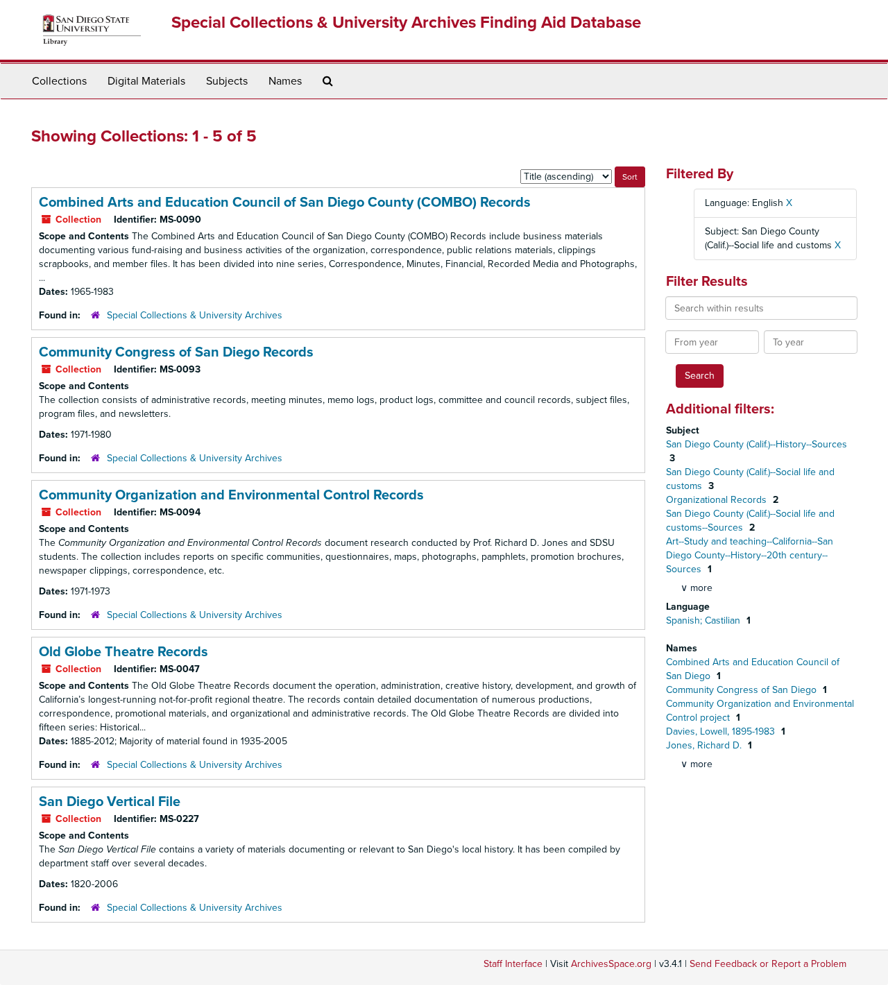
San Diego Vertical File (109, 802)
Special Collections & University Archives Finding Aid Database (406, 22)
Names (285, 81)
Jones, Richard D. (705, 745)
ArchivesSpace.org (611, 964)
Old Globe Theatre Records (123, 652)
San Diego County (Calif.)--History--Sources (756, 444)
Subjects (227, 81)
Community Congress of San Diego (742, 690)
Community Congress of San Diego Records (176, 352)
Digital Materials (146, 81)
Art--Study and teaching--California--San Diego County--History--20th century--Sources (749, 555)
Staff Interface (513, 964)
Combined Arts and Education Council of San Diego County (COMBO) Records (285, 202)
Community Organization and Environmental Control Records (231, 495)
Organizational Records (717, 500)
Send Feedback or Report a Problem (768, 964)
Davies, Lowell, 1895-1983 (722, 731)
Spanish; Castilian (704, 620)
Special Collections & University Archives (194, 315)
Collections (59, 81)
